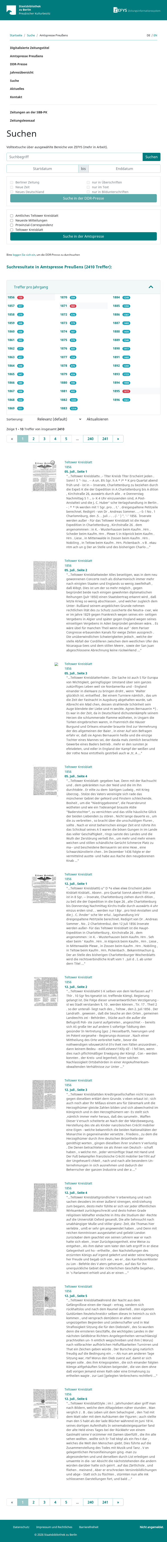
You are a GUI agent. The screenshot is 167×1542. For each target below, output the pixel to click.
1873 (64, 323)
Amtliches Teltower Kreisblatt (36, 215)
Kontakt (16, 97)
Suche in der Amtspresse (83, 236)
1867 (11, 391)
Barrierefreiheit (89, 1527)
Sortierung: (15, 419)
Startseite (16, 35)
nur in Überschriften (107, 182)
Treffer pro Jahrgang (31, 287)
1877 (64, 357)
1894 (117, 382)
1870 (64, 297)
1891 (117, 357)
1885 (117, 306)
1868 (11, 400)
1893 (117, 374)
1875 (64, 340)
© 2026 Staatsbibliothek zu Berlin (55, 1535)
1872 (64, 314)
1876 (64, 348)
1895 (117, 391)
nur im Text (100, 187)
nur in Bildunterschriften (110, 192)
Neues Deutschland (29, 192)
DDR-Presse (18, 64)
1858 (11, 314)
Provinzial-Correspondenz (34, 225)
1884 (117, 297)
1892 (117, 365)
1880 (64, 382)
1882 (64, 400)
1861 (11, 340)
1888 (117, 331)
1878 (64, 365)
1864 (11, 365)
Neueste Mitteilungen (31, 220)
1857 (11, 306)
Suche (31, 35)
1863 (11, 357)
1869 (11, 408)
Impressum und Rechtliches (54, 1527)
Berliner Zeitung (27, 182)
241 (105, 438)
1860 (11, 331)
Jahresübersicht (21, 72)
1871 (64, 306)
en (155, 35)
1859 (11, 323)
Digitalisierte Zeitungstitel (29, 48)
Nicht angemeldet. (152, 1527)
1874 (64, 331)
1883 (64, 408)
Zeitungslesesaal (22, 120)
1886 (117, 314)
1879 (64, 374)
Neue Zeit (22, 187)
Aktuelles (17, 89)
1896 (117, 400)
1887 (117, 323)
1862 (11, 348)
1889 (117, 340)
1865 (11, 374)
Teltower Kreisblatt (29, 230)
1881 (64, 391)
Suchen (151, 157)
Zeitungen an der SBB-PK (28, 112)
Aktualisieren (97, 419)
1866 (11, 382)
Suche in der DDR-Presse (83, 198)
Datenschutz (21, 1527)
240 (91, 438)
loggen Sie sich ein (24, 254)
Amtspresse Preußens (26, 56)
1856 (11, 297)
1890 (117, 348)
